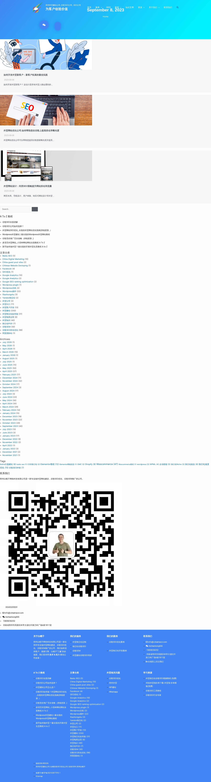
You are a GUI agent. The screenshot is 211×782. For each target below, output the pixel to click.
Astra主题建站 (8, 464)
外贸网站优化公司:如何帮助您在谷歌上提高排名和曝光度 (31, 130)
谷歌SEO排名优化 (10, 330)
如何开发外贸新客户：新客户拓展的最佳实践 (26, 75)
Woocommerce (107, 464)
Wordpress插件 (9, 291)
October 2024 (9, 384)
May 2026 (7, 345)
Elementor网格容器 (68, 464)
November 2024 (10, 381)
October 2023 (9, 423)
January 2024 (8, 413)
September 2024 (10, 387)
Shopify (90, 464)
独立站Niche (178, 464)
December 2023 (9, 416)
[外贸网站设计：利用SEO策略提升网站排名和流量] (46, 165)
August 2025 (8, 358)
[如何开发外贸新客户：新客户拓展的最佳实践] (46, 54)
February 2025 (9, 374)
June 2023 (7, 432)
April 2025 (7, 371)
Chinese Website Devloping (15, 265)
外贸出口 (6, 304)
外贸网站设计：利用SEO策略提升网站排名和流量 (28, 186)
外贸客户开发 (8, 307)
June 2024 (7, 397)
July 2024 (7, 394)
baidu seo (22, 464)
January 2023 (8, 436)
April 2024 (7, 403)
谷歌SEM (6, 326)
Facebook (7, 268)
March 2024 (8, 407)
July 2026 (7, 342)
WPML (154, 464)
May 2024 (7, 400)
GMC (80, 464)
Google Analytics (10, 275)
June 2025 (7, 365)
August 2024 (8, 390)
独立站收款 (191, 464)
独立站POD (7, 323)
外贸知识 (6, 320)
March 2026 (8, 352)
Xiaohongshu (8, 294)
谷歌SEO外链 (16, 467)
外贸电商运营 (8, 317)
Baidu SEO (7, 256)
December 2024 (9, 378)
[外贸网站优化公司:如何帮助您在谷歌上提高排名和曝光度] (46, 110)
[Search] (35, 209)
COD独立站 (34, 464)
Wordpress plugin (10, 285)
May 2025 (7, 368)
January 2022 (8, 448)
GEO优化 (6, 272)
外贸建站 (6, 310)
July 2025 (7, 361)
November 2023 (10, 419)
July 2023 (7, 429)
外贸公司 (6, 301)
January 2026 (8, 355)
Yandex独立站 (8, 298)
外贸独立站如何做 (10, 314)
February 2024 (9, 410)
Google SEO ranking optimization (17, 281)
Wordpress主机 (9, 288)
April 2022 (7, 445)
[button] (101, 7)
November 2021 (9, 455)
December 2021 (9, 452)
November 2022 (10, 442)
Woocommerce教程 (127, 464)
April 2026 (7, 348)
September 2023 (10, 426)
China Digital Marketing (13, 259)
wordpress (143, 464)
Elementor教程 (50, 464)
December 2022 (9, 439)
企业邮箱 (164, 464)
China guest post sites (12, 262)
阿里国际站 (7, 333)
